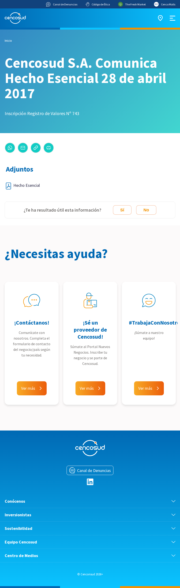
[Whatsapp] (10, 147)
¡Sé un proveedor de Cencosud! (90, 329)
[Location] (160, 18)
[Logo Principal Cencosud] (15, 18)
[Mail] (23, 147)
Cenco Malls (168, 4)
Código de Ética (101, 4)
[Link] (35, 147)
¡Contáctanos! (31, 322)
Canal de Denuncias (65, 4)
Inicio (8, 40)
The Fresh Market (135, 4)
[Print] (48, 147)
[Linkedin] (90, 482)
